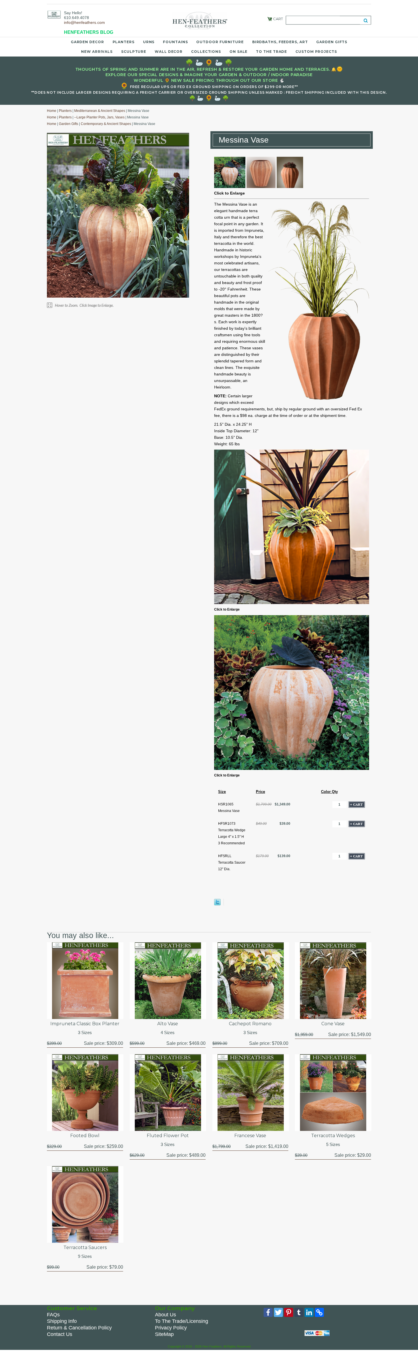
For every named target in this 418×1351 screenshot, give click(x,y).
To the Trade (271, 51)
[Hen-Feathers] (54, 14)
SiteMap (164, 1334)
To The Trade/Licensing (181, 1321)
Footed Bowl (85, 1135)
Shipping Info (62, 1321)
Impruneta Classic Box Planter (84, 1023)
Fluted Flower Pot (168, 1135)
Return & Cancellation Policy (79, 1328)
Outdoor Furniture (219, 42)
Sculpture (133, 51)
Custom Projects (316, 51)
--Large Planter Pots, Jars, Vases (99, 117)
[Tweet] (217, 904)
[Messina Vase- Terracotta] (229, 186)
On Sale (238, 51)
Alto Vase (167, 1023)
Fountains (175, 42)
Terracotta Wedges (333, 1135)
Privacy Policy (171, 1328)
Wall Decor (169, 51)
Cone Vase (333, 1023)
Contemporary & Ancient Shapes (106, 124)
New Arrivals (97, 51)
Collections (206, 51)
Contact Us (59, 1334)
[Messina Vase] (291, 603)
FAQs (53, 1314)
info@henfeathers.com (84, 22)
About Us (165, 1314)
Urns (149, 42)
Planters (123, 42)
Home (51, 111)
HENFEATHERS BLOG (88, 32)
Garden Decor (87, 42)
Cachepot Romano (250, 1023)
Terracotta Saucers (85, 1247)
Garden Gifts (331, 42)
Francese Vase (250, 1135)
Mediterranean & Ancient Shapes (99, 111)
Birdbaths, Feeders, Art (280, 42)
